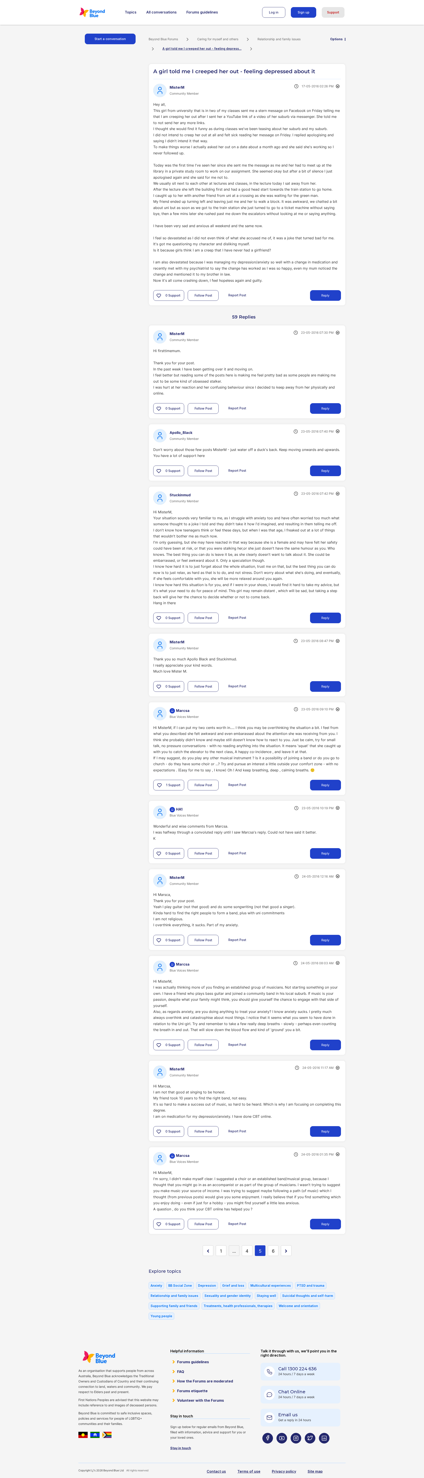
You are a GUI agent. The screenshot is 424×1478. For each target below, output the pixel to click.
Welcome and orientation (298, 1306)
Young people (161, 1316)
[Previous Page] (208, 1250)
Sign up (303, 12)
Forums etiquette (192, 1391)
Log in (273, 12)
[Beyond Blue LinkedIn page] (324, 1447)
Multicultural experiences (270, 1285)
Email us (288, 1414)
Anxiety (156, 1285)
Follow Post (203, 295)
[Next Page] (286, 1250)
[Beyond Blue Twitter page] (310, 1447)
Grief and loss (233, 1285)
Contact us (216, 1471)
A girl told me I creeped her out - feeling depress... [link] (202, 48)
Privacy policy (284, 1471)
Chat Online (291, 1391)
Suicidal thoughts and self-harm (307, 1296)
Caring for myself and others (217, 39)
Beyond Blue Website (98, 1357)
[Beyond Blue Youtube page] (282, 1447)
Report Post (237, 295)
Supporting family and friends (174, 1306)
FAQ (180, 1371)
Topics (130, 12)
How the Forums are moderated (205, 1381)
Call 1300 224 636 (297, 1368)
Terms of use (248, 1471)
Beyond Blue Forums (98, 12)
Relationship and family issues (279, 39)
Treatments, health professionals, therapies (238, 1306)
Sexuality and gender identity (227, 1296)
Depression (207, 1285)
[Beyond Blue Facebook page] (268, 1447)
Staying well (266, 1296)
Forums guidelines (202, 12)
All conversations (161, 12)
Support (333, 12)
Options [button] (336, 39)
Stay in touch (180, 1448)
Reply (325, 295)
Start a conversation (110, 39)
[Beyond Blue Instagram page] (296, 1447)
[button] (159, 295)
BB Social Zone (180, 1285)
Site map (315, 1471)
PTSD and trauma (310, 1285)
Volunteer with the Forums (200, 1400)
